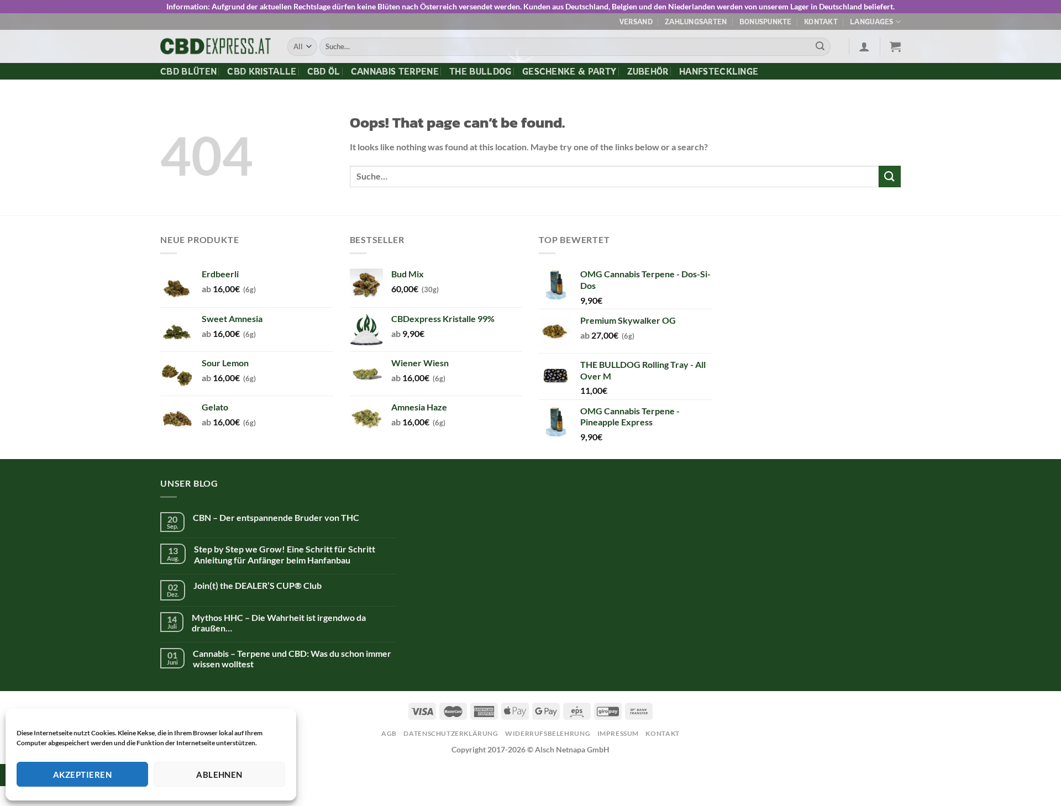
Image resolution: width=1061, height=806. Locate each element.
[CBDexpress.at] (215, 47)
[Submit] (820, 47)
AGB (389, 733)
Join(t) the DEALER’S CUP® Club (257, 585)
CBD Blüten (188, 71)
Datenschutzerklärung (450, 733)
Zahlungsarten (696, 21)
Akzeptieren (82, 774)
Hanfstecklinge (718, 71)
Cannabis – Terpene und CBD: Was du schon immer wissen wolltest (292, 658)
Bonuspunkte (765, 21)
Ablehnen (219, 774)
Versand (636, 21)
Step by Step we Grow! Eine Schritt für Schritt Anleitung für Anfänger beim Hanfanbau (284, 554)
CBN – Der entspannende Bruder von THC (276, 517)
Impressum (618, 733)
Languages (871, 21)
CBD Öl (323, 71)
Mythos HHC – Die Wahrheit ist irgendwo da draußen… (279, 622)
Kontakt (821, 21)
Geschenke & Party (569, 71)
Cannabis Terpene (395, 71)
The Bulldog (480, 71)
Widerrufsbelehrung (547, 733)
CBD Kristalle (261, 71)
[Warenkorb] (895, 46)
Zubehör (648, 71)
